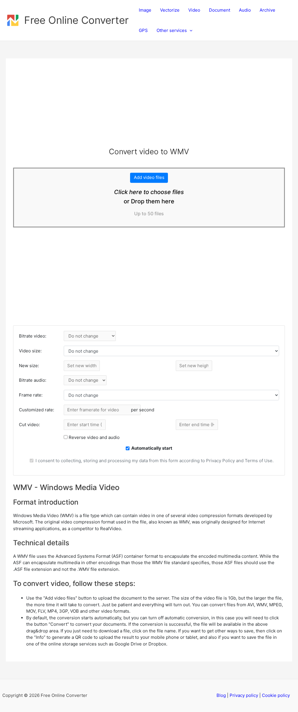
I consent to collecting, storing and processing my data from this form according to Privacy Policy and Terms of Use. (155, 460)
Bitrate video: (32, 336)
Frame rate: (30, 395)
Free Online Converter (76, 20)
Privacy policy (244, 695)
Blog (221, 695)
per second (142, 410)
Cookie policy (276, 695)
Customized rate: (36, 410)
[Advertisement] (149, 106)
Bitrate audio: (32, 380)
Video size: (30, 351)
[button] (189, 30)
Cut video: (29, 424)
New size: (29, 365)
